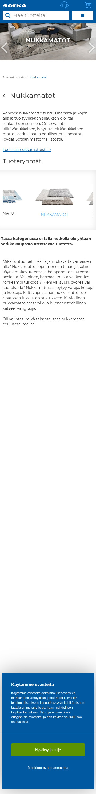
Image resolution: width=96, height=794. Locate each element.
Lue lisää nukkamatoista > (27, 149)
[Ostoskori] (89, 5)
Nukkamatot (38, 77)
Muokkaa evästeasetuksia (48, 768)
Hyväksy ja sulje (48, 750)
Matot (22, 77)
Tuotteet (8, 77)
